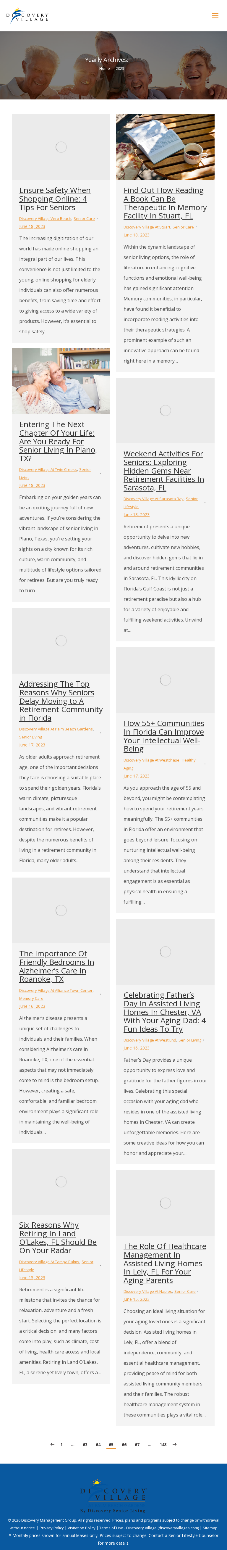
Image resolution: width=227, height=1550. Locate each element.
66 (124, 1444)
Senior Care (84, 218)
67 (137, 1444)
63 (85, 1444)
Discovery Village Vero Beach (45, 218)
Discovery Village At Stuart (147, 227)
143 (163, 1444)
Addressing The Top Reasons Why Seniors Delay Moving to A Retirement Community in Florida (61, 700)
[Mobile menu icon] (215, 16)
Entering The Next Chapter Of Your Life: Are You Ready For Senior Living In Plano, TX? (58, 441)
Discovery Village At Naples (148, 1291)
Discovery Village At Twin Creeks (48, 469)
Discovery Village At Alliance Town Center (56, 990)
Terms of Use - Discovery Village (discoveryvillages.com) (149, 1527)
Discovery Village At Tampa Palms (49, 1261)
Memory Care (31, 998)
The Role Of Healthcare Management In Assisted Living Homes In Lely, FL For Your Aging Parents (165, 1263)
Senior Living (30, 737)
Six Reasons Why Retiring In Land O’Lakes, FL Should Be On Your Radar (58, 1237)
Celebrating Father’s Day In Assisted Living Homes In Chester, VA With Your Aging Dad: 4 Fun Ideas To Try (165, 1011)
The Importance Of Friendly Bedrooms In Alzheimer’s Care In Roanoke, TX (56, 966)
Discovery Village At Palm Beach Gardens (56, 729)
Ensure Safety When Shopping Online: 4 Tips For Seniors (55, 198)
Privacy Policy (52, 1527)
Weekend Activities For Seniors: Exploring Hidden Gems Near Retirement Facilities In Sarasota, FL (164, 470)
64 (98, 1444)
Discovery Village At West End (150, 1040)
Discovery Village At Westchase (151, 760)
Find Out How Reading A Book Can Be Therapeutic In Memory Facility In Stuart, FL (165, 203)
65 (111, 1444)
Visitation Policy (82, 1527)
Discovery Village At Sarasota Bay (154, 498)
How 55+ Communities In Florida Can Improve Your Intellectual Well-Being (164, 736)
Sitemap (210, 1527)
